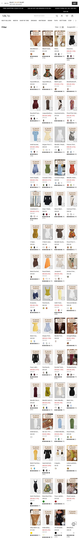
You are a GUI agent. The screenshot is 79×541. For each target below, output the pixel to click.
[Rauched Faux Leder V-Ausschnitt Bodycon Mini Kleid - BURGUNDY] (31, 118)
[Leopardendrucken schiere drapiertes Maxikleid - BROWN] (43, 120)
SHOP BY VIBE (24, 20)
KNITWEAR (42, 20)
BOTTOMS (63, 20)
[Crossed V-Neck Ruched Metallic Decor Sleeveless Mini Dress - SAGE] (43, 185)
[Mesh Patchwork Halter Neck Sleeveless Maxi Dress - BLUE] (34, 468)
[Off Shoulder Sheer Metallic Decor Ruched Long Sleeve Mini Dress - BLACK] (56, 533)
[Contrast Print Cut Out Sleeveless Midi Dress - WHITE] (71, 214)
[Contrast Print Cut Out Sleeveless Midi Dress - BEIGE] (68, 214)
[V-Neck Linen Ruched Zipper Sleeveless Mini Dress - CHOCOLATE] (46, 247)
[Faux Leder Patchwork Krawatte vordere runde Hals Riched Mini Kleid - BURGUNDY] (34, 374)
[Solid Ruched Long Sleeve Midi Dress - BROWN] (34, 152)
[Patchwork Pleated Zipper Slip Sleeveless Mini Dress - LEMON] (43, 308)
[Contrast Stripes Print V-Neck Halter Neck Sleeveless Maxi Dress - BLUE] (56, 183)
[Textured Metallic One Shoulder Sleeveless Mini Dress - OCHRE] (71, 308)
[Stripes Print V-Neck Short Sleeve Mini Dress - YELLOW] (43, 150)
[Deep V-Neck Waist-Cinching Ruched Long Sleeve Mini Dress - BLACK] (43, 214)
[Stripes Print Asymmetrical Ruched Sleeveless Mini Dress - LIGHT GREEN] (46, 343)
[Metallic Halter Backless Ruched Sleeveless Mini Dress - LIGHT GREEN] (71, 185)
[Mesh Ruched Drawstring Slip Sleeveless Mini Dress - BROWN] (31, 277)
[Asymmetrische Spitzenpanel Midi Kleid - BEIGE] (56, 118)
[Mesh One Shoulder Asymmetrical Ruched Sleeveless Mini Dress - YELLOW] (31, 341)
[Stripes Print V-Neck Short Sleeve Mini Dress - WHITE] (46, 150)
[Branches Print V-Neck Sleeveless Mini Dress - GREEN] (43, 501)
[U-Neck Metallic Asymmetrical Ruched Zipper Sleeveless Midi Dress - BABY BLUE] (56, 439)
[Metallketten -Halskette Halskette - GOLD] (31, 54)
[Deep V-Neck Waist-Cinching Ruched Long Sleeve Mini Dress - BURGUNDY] (46, 214)
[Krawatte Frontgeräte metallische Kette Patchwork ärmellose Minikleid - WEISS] (31, 310)
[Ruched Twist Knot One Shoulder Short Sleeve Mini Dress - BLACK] (59, 374)
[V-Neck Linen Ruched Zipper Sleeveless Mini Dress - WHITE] (43, 247)
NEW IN (15, 20)
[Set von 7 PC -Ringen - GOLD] (43, 439)
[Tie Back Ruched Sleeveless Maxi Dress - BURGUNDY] (68, 374)
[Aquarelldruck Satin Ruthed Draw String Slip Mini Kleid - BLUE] (34, 87)
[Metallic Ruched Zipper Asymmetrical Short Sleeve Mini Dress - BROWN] (56, 247)
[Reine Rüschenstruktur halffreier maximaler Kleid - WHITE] (56, 54)
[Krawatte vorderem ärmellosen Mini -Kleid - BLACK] (68, 56)
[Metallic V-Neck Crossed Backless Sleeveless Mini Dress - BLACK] (59, 150)
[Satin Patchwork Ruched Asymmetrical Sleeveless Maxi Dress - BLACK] (31, 503)
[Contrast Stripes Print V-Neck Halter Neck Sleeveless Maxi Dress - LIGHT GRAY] (59, 183)
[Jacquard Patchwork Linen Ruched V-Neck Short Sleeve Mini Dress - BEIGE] (56, 279)
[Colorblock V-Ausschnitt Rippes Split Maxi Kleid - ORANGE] (34, 216)
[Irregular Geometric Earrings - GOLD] (56, 468)
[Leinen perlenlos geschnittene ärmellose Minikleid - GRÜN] (68, 468)
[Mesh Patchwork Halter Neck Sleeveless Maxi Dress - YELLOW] (31, 468)
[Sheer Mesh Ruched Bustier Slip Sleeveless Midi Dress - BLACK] (56, 214)
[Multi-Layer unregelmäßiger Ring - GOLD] (56, 89)
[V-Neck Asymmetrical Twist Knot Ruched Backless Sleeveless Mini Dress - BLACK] (34, 247)
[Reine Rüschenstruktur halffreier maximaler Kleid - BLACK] (59, 54)
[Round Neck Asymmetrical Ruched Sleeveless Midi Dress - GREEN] (68, 437)
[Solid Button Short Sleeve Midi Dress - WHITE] (31, 437)
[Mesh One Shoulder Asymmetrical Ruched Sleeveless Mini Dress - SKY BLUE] (34, 341)
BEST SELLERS (6, 20)
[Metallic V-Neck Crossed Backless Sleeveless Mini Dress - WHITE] (56, 150)
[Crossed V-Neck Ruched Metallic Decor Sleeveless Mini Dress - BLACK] (46, 185)
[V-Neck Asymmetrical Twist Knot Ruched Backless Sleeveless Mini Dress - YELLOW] (31, 247)
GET (74, 3)
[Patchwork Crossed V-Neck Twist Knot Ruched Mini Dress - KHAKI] (43, 372)
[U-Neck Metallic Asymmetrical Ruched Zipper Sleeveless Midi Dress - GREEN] (59, 439)
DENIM (50, 20)
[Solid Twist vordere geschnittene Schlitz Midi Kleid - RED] (59, 310)
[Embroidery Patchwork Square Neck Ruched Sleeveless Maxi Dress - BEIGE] (43, 535)
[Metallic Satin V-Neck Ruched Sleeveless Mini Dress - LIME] (43, 408)
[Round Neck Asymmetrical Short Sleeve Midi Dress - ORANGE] (43, 279)
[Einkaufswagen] (72, 16)
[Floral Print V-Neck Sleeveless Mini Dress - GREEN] (71, 247)
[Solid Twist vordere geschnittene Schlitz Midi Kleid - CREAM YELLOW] (56, 310)
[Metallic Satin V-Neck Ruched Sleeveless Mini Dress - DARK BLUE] (46, 408)
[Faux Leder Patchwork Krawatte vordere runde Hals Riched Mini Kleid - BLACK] (31, 374)
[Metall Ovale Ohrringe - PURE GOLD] (43, 54)
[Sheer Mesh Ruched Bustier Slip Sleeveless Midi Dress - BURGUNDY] (59, 214)
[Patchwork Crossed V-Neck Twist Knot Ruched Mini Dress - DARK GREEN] (46, 372)
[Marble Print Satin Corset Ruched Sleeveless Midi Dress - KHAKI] (56, 341)
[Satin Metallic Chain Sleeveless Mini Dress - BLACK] (59, 408)
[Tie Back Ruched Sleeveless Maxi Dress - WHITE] (71, 374)
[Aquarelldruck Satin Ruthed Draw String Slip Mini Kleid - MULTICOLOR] (31, 87)
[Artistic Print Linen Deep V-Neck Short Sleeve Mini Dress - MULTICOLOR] (68, 277)
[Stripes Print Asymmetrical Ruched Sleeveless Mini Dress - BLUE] (43, 343)
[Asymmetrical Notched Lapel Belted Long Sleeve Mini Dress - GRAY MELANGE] (46, 470)
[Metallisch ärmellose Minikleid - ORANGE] (68, 533)
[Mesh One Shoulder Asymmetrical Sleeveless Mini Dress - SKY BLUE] (71, 406)
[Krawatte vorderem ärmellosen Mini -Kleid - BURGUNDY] (71, 56)
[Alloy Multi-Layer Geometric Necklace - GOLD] (31, 533)
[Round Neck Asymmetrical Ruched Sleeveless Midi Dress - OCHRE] (71, 437)
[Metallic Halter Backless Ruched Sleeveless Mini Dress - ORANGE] (68, 185)
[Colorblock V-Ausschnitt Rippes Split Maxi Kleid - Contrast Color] (31, 216)
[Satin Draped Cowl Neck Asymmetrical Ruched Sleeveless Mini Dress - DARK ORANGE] (34, 185)
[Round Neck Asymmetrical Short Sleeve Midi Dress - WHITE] (46, 279)
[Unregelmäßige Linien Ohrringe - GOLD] (68, 343)
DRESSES (34, 20)
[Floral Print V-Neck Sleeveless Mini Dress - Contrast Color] (68, 247)
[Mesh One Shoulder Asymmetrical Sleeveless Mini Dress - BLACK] (68, 406)
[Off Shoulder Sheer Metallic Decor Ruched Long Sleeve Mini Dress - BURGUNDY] (59, 533)
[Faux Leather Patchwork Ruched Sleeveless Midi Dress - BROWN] (56, 501)
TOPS (56, 20)
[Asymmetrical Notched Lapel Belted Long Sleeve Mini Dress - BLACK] (43, 470)
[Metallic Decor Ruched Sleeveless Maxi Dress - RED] (31, 406)
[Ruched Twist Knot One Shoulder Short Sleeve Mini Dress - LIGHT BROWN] (56, 374)
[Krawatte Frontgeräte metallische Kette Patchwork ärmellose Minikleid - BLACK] (34, 310)
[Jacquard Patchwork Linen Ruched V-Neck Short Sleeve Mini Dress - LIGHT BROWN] (59, 279)
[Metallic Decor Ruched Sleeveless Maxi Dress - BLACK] (34, 406)
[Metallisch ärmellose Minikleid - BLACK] (71, 533)
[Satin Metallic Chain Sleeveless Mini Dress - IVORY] (56, 408)
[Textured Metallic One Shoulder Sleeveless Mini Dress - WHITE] (68, 308)
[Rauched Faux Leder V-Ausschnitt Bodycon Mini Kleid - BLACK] (34, 118)
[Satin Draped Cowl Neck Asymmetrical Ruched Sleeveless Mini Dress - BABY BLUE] (31, 185)
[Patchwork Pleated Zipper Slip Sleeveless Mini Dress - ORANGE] (46, 308)
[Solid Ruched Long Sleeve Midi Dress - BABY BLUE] (31, 152)
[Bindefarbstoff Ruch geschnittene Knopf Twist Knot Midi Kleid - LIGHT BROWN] (68, 89)
